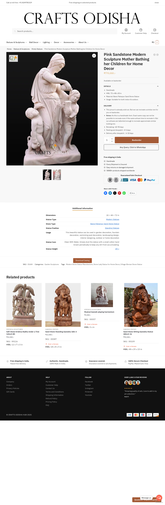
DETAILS (107, 86)
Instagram (89, 388)
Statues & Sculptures (22, 49)
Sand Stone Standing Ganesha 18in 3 (61, 332)
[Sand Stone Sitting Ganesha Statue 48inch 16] (141, 305)
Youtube (88, 395)
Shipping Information (55, 395)
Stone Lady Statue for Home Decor (107, 264)
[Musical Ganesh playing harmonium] (102, 295)
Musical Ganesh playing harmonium (99, 312)
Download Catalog (82, 260)
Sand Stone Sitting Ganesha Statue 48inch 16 (138, 333)
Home (9, 49)
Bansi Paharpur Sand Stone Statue (104, 224)
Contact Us (50, 388)
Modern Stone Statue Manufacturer (79, 264)
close (157, 2)
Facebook (89, 381)
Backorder (136, 140)
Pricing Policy (51, 402)
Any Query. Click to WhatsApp (132, 147)
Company (10, 381)
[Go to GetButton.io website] (159, 502)
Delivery (108, 106)
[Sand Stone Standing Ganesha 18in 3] (63, 305)
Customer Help (141, 33)
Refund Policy (51, 398)
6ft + (117, 249)
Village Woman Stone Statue (131, 264)
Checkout (154, 33)
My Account (126, 33)
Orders (9, 385)
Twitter (88, 385)
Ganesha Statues (51, 329)
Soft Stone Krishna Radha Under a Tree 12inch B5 (22, 333)
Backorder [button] (63, 353)
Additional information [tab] (82, 208)
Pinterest (88, 392)
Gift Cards (10, 392)
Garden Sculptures (52, 264)
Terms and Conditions (55, 392)
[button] (94, 56)
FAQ (47, 405)
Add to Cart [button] (24, 353)
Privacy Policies (12, 388)
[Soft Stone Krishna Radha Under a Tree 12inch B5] (24, 305)
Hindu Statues (37, 49)
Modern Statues (112, 219)
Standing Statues (112, 228)
